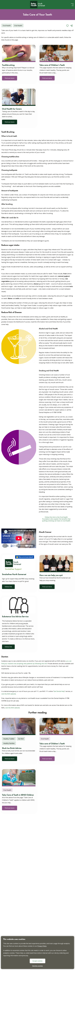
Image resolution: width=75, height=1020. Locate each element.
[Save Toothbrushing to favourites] (32, 47)
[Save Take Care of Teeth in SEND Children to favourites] (32, 772)
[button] (72, 4)
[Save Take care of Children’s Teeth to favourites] (70, 47)
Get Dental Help (59, 691)
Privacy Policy (42, 946)
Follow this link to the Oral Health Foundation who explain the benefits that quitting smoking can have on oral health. (56, 519)
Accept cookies (37, 961)
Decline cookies (37, 966)
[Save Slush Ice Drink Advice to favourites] (32, 720)
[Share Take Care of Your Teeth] (72, 26)
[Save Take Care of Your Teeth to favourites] (67, 26)
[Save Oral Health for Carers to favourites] (32, 91)
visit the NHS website (8, 694)
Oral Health (17, 26)
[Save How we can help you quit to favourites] (70, 557)
